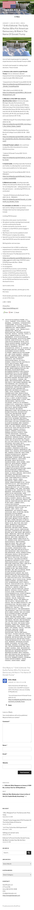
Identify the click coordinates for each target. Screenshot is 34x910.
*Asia (7, 321)
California (13, 379)
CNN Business (10, 401)
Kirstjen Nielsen (17, 501)
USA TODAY (27, 637)
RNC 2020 (25, 573)
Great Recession (18, 460)
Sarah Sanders (10, 580)
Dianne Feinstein (11, 412)
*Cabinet (13, 321)
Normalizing (12, 540)
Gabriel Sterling (14, 452)
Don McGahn (17, 413)
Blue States (18, 374)
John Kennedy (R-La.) (19, 491)
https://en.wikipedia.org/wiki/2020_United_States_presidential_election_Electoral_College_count (17, 139)
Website (5, 763)
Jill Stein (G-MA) (23, 487)
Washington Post (21, 651)
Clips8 (23, 399)
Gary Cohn (25, 452)
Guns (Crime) (21, 462)
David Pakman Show (20, 407)
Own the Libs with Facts (20, 549)
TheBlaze (15, 624)
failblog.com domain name (11, 833)
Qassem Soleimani (21, 558)
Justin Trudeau (21, 496)
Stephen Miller (21, 591)
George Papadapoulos (13, 454)
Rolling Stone (23, 576)
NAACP (7, 529)
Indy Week (8, 474)
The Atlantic (10, 601)
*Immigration (10, 327)
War (18, 648)
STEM (13, 591)
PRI (6, 558)
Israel (15, 479)
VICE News (13, 643)
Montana (8, 527)
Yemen (23, 660)
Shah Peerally (15, 585)
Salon (29, 579)
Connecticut (9, 404)
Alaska (27, 349)
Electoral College (12, 421)
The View (14, 623)
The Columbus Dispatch (19, 602)
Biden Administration (18, 368)
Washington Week (11, 652)
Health (7, 465)
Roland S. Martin (11, 576)
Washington (25, 648)
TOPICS (21, 627)
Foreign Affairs (18, 437)
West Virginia (24, 652)
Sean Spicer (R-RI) (17, 583)
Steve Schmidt (25, 593)
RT (6, 577)
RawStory (16, 563)
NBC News (18, 532)
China (20, 394)
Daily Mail (24, 405)
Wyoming (27, 657)
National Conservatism (13, 530)
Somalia (22, 587)
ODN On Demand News (19, 546)
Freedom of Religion (20, 448)
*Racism (8, 333)
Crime (18, 405)
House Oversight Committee (15, 469)
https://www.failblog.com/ (10, 308)
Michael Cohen (10, 519)
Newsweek (8, 538)
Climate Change (21, 398)
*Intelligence (10, 329)
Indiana (19, 473)
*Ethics (25, 324)
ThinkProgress (10, 626)
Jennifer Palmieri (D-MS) (17, 485)
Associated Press (11, 360)
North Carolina (24, 540)
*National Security (23, 332)
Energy (7, 424)
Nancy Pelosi (15, 529)
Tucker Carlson (18, 633)
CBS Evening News (16, 380)
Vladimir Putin (24, 644)
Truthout (8, 633)
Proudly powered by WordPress (11, 906)
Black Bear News (18, 369)
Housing (8, 471)
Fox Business (18, 444)
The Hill (17, 607)
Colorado (8, 402)
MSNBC (25, 527)
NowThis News (10, 543)
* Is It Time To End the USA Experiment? (15, 827)
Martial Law (20, 515)
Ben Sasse (24, 365)
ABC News (21, 344)
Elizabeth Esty (25, 421)
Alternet (8, 352)
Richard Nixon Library (13, 573)
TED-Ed (14, 598)
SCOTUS (7, 583)
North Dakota (10, 541)
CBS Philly (8, 382)
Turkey (27, 633)
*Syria (26, 333)
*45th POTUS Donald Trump (14, 319)
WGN (6, 654)
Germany (8, 455)
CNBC (28, 399)
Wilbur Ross (25, 654)
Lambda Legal (19, 502)
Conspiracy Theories (22, 404)
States (7, 591)
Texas (16, 599)
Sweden (13, 594)
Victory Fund (23, 643)
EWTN (29, 426)
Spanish (14, 590)
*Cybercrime (9, 324)
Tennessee (21, 598)
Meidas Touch (18, 518)
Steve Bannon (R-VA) (12, 593)
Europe (23, 426)
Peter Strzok (23, 554)
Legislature (19, 507)
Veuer (7, 643)
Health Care (15, 465)
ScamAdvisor (13, 582)
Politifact (24, 557)
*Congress (16, 323)
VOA (6, 646)
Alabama (21, 349)
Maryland (8, 516)
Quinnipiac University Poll (15, 560)
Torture (27, 627)
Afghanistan (9, 348)
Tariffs (8, 596)
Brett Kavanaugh (16, 376)
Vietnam (8, 644)
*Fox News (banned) (24, 326)
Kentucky (19, 499)
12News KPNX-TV (15, 335)
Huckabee (15, 471)
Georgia (25, 454)
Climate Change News (13, 399)
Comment (6, 721)
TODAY (23, 626)
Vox (24, 646)
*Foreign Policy (10, 326)
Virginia (15, 644)
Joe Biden (26, 488)
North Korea (20, 541)
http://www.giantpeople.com (11, 895)
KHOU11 (25, 499)
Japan (7, 482)
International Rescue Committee (17, 476)
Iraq (10, 479)
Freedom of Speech (12, 449)
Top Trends (14, 627)
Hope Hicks (15, 466)
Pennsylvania (26, 552)
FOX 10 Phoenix (18, 438)
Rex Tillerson (20, 569)
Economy (16, 418)
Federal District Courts (14, 432)
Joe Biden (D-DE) (10, 490)
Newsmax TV (22, 537)
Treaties (15, 629)
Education (9, 419)
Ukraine (23, 635)
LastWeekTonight (11, 505)
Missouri (8, 526)
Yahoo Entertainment (13, 659)
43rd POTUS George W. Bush (14, 341)
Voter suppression (15, 646)
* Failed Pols (11, 10)
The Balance (19, 601)
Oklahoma (9, 548)
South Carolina (18, 588)
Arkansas (8, 358)
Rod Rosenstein (23, 574)
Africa (17, 348)
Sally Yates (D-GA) (19, 579)
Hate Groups (16, 463)
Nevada (27, 533)
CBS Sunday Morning (20, 382)
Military (17, 523)
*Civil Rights (21, 321)
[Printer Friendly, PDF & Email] (11, 312)
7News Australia (11, 344)
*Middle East (24, 329)
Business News (23, 377)
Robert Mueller (11, 574)
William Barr (10, 655)
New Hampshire (10, 535)
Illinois (13, 473)
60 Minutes (25, 343)
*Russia (14, 333)
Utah (23, 640)
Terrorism (9, 599)
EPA (10, 426)
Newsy (15, 538)
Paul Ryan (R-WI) (22, 551)
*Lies (17, 329)
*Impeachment (21, 327)
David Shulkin (10, 408)
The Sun (16, 619)
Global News (17, 457)
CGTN (11, 391)
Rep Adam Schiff (22, 568)
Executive (8, 427)
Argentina (13, 357)
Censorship (9, 387)
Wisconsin (19, 655)
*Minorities (9, 330)
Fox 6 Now (16, 443)
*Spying (20, 333)
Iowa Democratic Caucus (18, 477)
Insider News (17, 474)
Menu (18, 16)
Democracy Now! (11, 410)
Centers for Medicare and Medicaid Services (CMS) (17, 390)
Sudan (7, 594)
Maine (26, 512)
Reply (10, 705)
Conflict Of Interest (20, 402)
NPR (17, 543)
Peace (18, 552)
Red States (18, 565)
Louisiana (8, 512)
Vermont (12, 641)
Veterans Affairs (22, 641)
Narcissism (24, 529)
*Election (18, 324)
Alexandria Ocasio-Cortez (15, 351)
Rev (13, 569)
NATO (12, 532)
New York (14, 537)
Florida (13, 435)
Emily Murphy (24, 423)
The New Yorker (15, 616)
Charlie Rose (23, 393)
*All (26, 319)
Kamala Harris (10, 498)
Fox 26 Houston (15, 440)
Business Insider (11, 377)
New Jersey (21, 535)
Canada (21, 379)
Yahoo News (16, 660)
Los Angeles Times (20, 510)
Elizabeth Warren (11, 423)
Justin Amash (10, 496)
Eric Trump (16, 426)
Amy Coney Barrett (15, 354)
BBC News (16, 365)
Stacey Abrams (23, 590)
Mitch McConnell (18, 526)
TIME (18, 626)
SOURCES (8, 588)
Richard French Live (18, 571)
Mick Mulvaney (20, 521)
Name (5, 745)
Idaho (7, 473)
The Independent (24, 608)
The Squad (8, 619)
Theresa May (24, 624)
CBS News (26, 380)
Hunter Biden (24, 471)
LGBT (12, 508)
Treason (8, 629)
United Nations (17, 637)
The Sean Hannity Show (22, 618)
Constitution (10, 405)
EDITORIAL (23, 418)
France (13, 446)
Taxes (13, 596)
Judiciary (27, 494)
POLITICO (16, 557)
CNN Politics (20, 401)
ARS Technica (18, 358)
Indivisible (27, 473)
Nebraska (13, 533)
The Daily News (21, 604)
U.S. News (15, 635)
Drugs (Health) (16, 415)
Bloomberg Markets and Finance (17, 371)
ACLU (20, 346)
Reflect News (17, 566)
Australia (26, 362)
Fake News (8, 429)
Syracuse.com (21, 594)
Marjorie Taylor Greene (13, 513)
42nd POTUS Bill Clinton (20, 340)
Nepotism (20, 533)
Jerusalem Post (11, 487)
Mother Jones (17, 527)
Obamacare (21, 544)
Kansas (19, 498)
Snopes (16, 587)
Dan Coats (8, 407)
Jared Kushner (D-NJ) (17, 482)
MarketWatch (10, 515)
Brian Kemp (27, 376)
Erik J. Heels (20, 23)
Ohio (29, 546)
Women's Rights (18, 657)
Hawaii (24, 463)
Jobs (20, 488)
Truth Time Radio (21, 632)
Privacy (11, 558)
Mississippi (23, 524)
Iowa (7, 477)
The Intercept (10, 610)
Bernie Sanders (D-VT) (13, 366)
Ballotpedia (14, 363)
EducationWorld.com (21, 419)
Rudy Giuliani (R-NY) (14, 577)
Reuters (8, 569)
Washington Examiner (13, 649)
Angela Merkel (16, 355)
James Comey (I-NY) (20, 480)
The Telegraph (24, 619)
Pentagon (8, 554)
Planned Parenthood (12, 555)
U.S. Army (8, 635)
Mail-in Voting (18, 512)
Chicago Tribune (11, 394)
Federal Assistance (18, 430)
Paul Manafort (10, 551)
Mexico (26, 518)
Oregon (7, 549)
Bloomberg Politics (12, 373)
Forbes (18, 435)
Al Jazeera (25, 348)
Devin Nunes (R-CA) (24, 410)
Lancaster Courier (12, 504)
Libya (17, 508)
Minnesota (14, 524)
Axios (7, 363)
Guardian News (10, 462)
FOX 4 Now (23, 441)
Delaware (19, 408)
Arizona (21, 357)
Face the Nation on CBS (21, 427)
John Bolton (21, 490)
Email (5, 754)
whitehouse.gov (14, 654)
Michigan (11, 521)
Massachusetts (19, 516)
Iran (6, 479)
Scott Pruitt (24, 582)
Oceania (8, 546)
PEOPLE (15, 554)
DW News (15, 416)
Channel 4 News (19, 391)
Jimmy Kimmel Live (11, 488)
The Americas (24, 599)
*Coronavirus (25, 323)
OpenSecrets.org (19, 548)
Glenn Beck (16, 455)
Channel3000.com (11, 393)
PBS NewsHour (10, 552)
